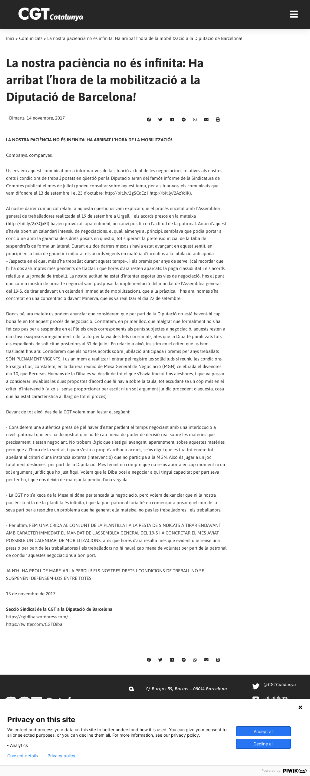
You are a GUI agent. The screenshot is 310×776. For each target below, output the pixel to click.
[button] (148, 119)
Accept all (263, 731)
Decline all (263, 743)
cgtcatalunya (276, 697)
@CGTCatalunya (279, 684)
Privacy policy (61, 755)
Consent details (22, 755)
